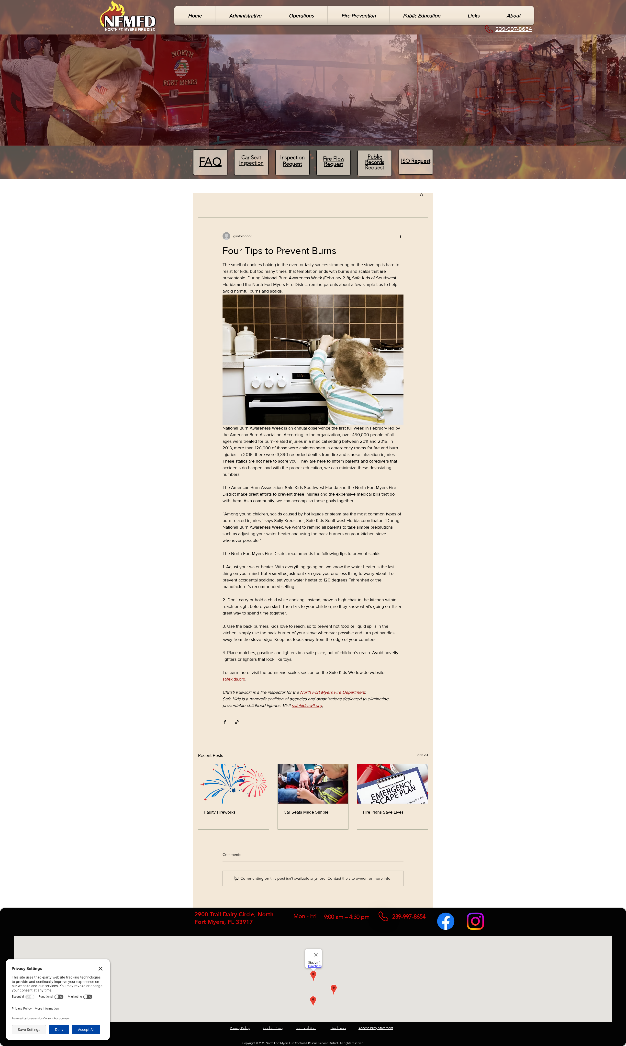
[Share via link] (237, 722)
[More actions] (400, 236)
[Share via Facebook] (225, 722)
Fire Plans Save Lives (383, 812)
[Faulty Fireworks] (233, 784)
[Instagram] (475, 921)
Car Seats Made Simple (306, 812)
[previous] (9, 93)
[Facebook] (445, 921)
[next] (617, 93)
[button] (245, 15)
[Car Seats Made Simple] (313, 784)
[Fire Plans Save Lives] (392, 784)
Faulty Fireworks (219, 812)
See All (422, 755)
